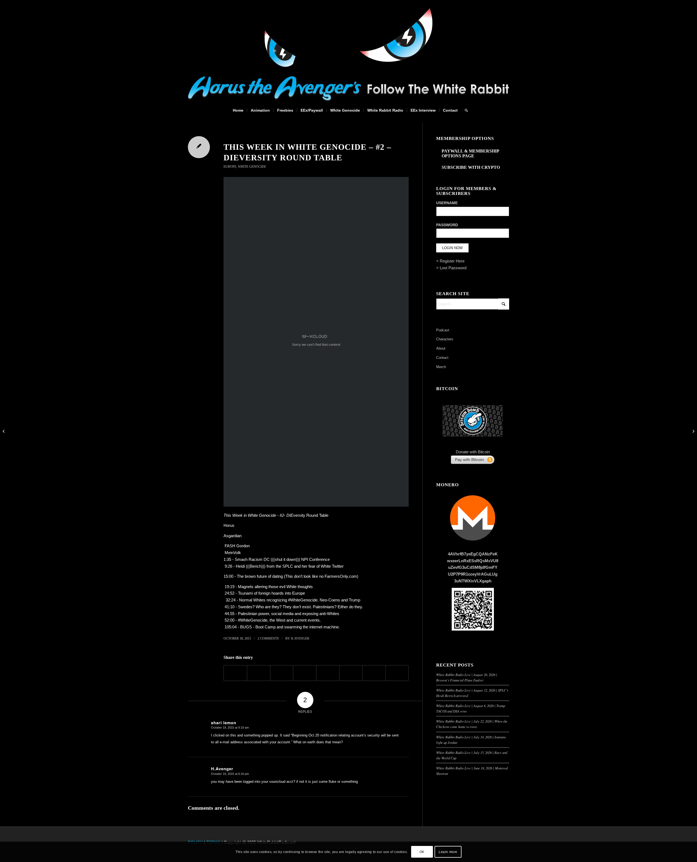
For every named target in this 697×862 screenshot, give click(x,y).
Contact (442, 358)
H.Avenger (300, 638)
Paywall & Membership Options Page (470, 153)
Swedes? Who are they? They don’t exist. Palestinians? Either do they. (300, 606)
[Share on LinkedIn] (304, 673)
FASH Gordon (237, 545)
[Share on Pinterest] (281, 673)
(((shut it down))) (285, 559)
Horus (229, 525)
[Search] (464, 110)
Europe (230, 167)
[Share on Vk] (351, 673)
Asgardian (232, 535)
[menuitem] (238, 110)
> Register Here (450, 261)
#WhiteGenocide (252, 620)
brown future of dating (264, 576)
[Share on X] (258, 673)
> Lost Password (451, 267)
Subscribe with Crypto (471, 167)
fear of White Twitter (326, 566)
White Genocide (252, 167)
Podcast (442, 330)
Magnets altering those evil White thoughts (275, 586)
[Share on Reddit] (374, 673)
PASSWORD (447, 225)
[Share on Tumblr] (327, 673)
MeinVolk (233, 552)
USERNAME (447, 203)
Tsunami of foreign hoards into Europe (271, 593)
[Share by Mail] (397, 673)
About (440, 348)
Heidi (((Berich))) (250, 566)
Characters (444, 339)
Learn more (448, 852)
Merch (441, 367)
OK (422, 852)
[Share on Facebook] (235, 673)
